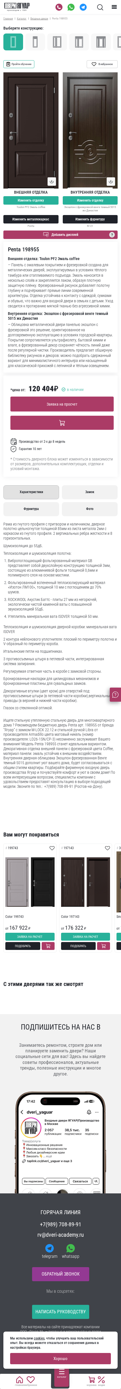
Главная (8, 18)
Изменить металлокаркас (30, 219)
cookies (39, 1338)
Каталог (21, 18)
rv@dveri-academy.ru (60, 1234)
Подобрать (23, 946)
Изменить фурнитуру (90, 219)
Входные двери (39, 18)
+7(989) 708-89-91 (60, 1224)
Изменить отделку (31, 200)
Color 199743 (14, 917)
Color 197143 (70, 917)
